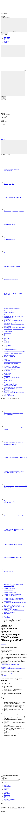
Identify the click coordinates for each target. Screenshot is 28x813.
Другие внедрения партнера (10, 664)
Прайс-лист (7, 795)
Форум (5, 42)
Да (5, 98)
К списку (3, 644)
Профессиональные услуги (8, 673)
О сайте (6, 792)
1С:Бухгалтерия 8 (5, 667)
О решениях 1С (8, 793)
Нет (2, 98)
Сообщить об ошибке (9, 799)
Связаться (3, 662)
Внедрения (7, 37)
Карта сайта (7, 800)
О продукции (4, 32)
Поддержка (7, 796)
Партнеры (6, 41)
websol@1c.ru (23, 808)
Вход (14, 152)
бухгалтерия (4, 675)
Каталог (6, 782)
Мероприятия (7, 39)
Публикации (7, 38)
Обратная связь (8, 797)
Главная (6, 616)
